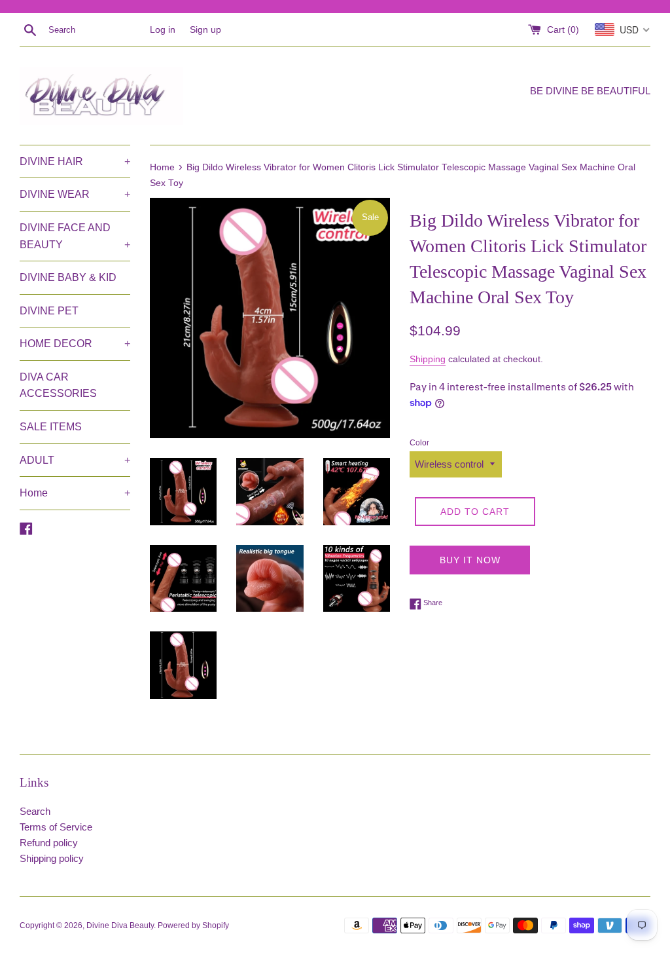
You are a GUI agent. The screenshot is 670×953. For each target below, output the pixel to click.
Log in (162, 30)
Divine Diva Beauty (120, 925)
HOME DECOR (75, 343)
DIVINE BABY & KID (68, 277)
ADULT (75, 460)
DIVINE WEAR (75, 194)
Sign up (205, 30)
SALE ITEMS (51, 426)
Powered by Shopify (193, 925)
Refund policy (49, 842)
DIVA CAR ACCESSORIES (58, 385)
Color (419, 442)
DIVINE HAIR (75, 161)
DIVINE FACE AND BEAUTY (75, 236)
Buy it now (470, 560)
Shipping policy (52, 858)
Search (35, 811)
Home (75, 492)
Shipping (428, 359)
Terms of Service (56, 826)
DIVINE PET (49, 310)
